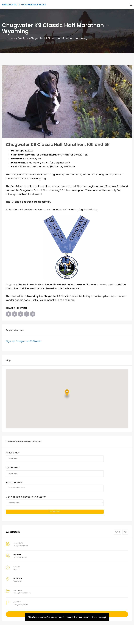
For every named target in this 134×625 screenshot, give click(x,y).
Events (21, 38)
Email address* (15, 482)
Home (9, 38)
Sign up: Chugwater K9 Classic (23, 341)
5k (17, 593)
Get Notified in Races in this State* (26, 496)
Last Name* (12, 467)
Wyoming (17, 581)
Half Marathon (25, 593)
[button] (67, 394)
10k (14, 593)
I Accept (102, 617)
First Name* (12, 452)
